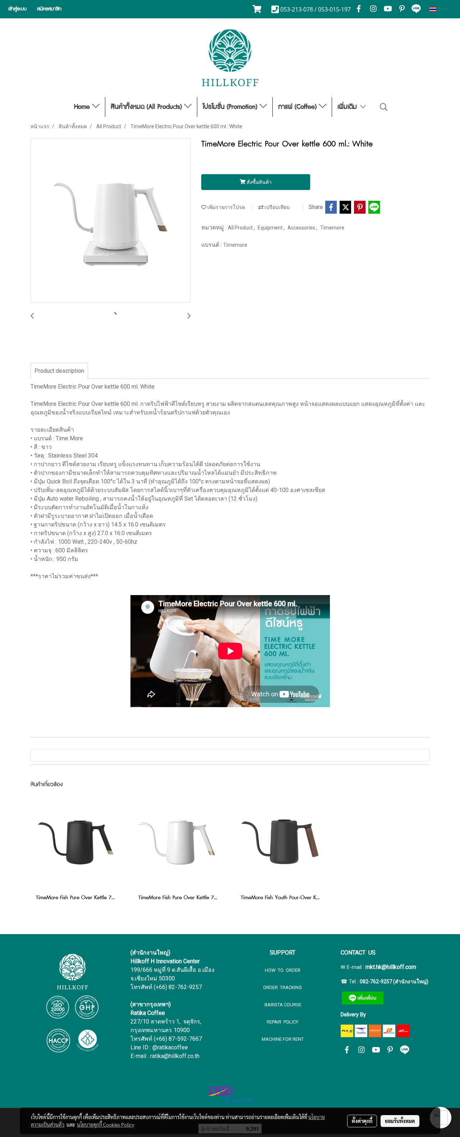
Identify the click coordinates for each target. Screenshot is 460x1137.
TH (440, 9)
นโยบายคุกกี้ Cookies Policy (105, 1124)
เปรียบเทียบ (276, 207)
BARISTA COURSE (282, 1004)
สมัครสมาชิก (49, 9)
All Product (241, 228)
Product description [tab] (59, 370)
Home (83, 107)
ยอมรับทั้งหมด (400, 1121)
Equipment (271, 228)
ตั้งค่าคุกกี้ (362, 1121)
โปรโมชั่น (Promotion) (231, 107)
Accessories (302, 228)
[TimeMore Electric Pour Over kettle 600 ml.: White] (110, 220)
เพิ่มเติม (348, 107)
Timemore (332, 228)
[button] (384, 107)
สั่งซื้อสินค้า (258, 182)
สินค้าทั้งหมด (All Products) (147, 107)
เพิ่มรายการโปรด (225, 207)
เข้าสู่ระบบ (17, 9)
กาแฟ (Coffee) (298, 107)
